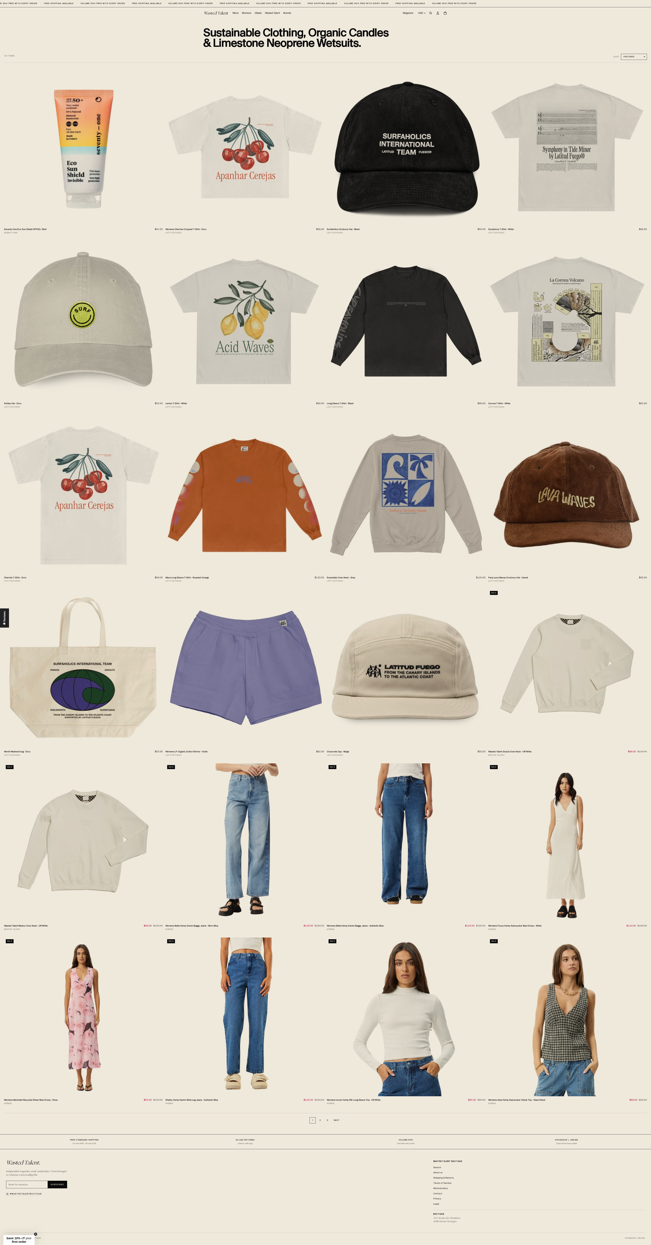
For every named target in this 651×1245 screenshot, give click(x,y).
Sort (616, 57)
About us (438, 1172)
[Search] (430, 13)
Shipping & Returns (443, 1177)
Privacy (437, 1198)
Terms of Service (442, 1183)
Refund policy (440, 1188)
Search (437, 1167)
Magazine (408, 13)
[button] (19, 1240)
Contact (437, 1193)
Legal (436, 1204)
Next (337, 1120)
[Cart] (445, 13)
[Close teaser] (35, 1234)
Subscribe (57, 1184)
